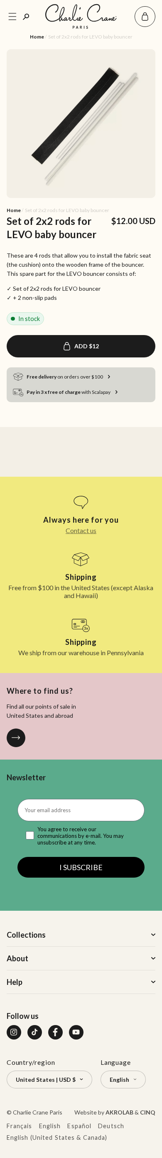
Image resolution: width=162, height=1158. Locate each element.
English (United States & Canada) (57, 1137)
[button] (145, 16)
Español (79, 1125)
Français (19, 1125)
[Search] (26, 16)
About (17, 958)
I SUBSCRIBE (81, 867)
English (50, 1125)
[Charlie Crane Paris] (81, 16)
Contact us (81, 530)
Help (14, 982)
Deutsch (111, 1125)
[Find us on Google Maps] (16, 738)
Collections (26, 934)
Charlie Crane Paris (37, 1112)
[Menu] (13, 16)
